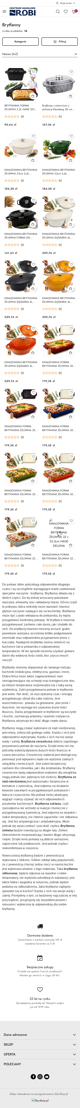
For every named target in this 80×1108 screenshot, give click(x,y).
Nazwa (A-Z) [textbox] (10, 54)
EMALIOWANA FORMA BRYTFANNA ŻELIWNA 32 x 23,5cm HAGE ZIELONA (58, 556)
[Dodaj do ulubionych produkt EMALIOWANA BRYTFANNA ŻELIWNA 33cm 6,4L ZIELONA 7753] (71, 136)
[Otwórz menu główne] (4, 11)
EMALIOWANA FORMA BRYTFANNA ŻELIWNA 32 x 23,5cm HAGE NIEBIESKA (58, 428)
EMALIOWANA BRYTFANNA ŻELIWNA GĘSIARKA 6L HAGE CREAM (58, 235)
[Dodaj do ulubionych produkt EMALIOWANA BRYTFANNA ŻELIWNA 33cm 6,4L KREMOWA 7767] (33, 136)
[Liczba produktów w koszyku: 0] (73, 11)
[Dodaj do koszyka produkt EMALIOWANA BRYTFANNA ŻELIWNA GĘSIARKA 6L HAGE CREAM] (70, 224)
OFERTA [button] (9, 1054)
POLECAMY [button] (12, 1064)
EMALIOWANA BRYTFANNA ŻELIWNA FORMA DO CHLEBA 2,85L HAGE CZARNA (20, 235)
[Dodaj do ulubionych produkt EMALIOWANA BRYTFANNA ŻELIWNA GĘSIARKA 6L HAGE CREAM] (71, 200)
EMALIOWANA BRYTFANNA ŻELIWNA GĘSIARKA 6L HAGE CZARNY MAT (20, 300)
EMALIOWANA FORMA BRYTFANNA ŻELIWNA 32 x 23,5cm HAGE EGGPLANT (20, 428)
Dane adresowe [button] (15, 1034)
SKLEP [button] (8, 1044)
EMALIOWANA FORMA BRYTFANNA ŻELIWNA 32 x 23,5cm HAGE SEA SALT (20, 556)
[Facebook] (33, 1076)
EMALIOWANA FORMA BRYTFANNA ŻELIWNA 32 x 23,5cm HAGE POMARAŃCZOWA (58, 492)
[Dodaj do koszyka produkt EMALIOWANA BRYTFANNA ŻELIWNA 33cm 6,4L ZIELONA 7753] (70, 160)
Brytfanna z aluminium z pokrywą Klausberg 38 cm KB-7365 (57, 107)
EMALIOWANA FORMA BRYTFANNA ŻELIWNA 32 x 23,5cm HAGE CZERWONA (58, 364)
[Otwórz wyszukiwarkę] (58, 11)
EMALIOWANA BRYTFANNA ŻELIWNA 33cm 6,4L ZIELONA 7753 (58, 171)
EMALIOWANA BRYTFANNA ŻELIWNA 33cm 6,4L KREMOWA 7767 (20, 171)
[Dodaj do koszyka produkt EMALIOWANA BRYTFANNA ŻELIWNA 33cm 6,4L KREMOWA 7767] (33, 160)
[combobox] (40, 54)
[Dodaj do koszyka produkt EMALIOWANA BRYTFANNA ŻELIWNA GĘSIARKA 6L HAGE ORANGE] (33, 352)
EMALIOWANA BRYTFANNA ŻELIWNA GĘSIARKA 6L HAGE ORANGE (20, 364)
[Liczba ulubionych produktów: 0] (66, 11)
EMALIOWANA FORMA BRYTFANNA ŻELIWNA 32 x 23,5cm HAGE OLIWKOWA (20, 492)
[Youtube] (46, 1076)
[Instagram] (40, 1076)
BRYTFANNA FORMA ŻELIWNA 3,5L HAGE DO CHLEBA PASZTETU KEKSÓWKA (19, 107)
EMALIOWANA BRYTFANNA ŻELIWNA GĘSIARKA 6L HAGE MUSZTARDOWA (58, 300)
